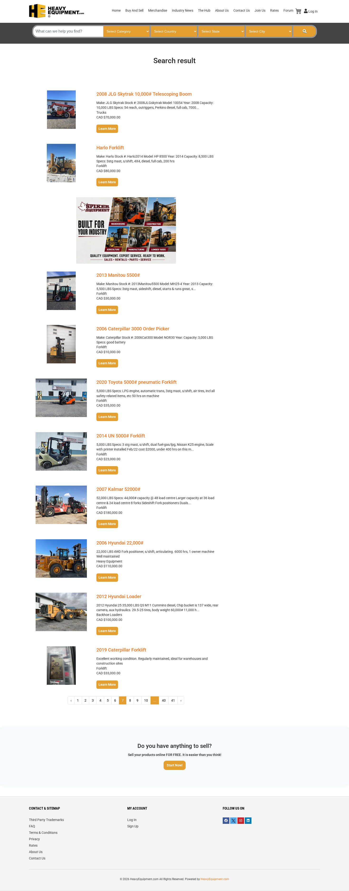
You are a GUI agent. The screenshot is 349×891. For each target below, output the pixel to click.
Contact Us (241, 10)
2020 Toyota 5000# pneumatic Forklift (136, 382)
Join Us (260, 10)
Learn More (107, 129)
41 (173, 700)
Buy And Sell (134, 10)
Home (116, 10)
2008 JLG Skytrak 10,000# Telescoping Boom (144, 94)
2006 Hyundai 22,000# (119, 543)
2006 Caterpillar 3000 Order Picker (132, 329)
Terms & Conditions (43, 833)
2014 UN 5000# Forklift (120, 436)
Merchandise (157, 10)
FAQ (32, 826)
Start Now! (175, 765)
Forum (288, 10)
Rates (274, 10)
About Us (222, 10)
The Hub (204, 10)
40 (164, 700)
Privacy (34, 839)
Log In (313, 11)
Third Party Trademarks (46, 820)
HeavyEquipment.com (215, 879)
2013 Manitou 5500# (118, 275)
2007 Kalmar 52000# (118, 489)
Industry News (182, 10)
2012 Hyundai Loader (118, 596)
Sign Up (132, 826)
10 (146, 700)
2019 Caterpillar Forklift (121, 650)
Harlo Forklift (110, 147)
